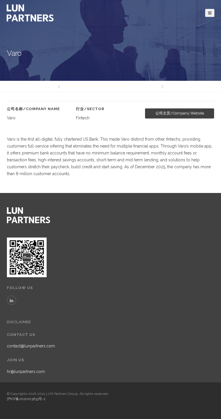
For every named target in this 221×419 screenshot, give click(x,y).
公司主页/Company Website (179, 113)
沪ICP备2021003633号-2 (26, 399)
